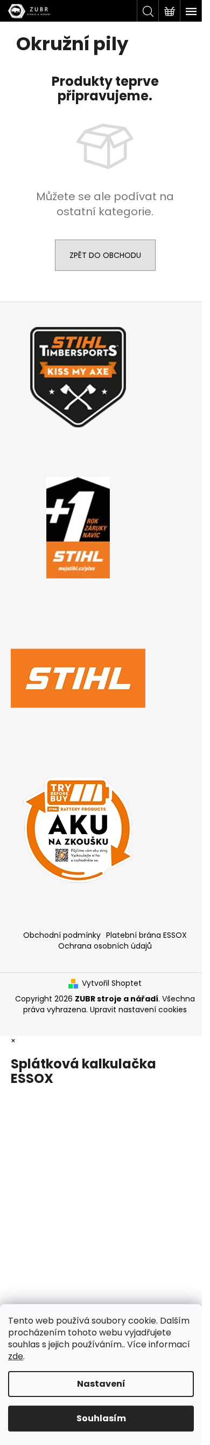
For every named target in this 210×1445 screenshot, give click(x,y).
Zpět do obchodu (105, 255)
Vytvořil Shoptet (112, 983)
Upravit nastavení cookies (138, 1009)
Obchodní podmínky (62, 935)
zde (15, 1356)
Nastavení (101, 1384)
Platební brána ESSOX (146, 935)
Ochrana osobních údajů (105, 945)
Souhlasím (101, 1418)
